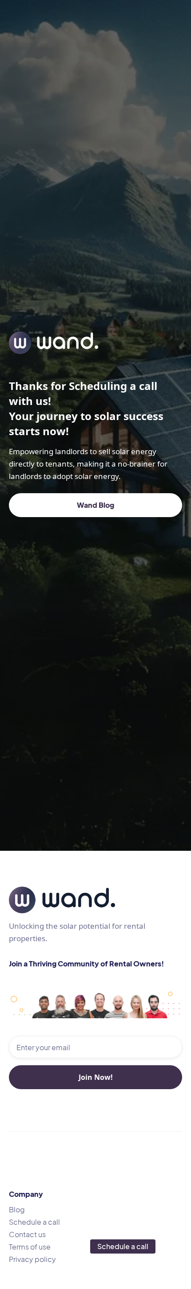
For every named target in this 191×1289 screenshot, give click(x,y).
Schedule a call (34, 1222)
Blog (17, 1209)
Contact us (27, 1234)
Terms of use (30, 1246)
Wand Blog (95, 505)
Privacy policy (32, 1259)
